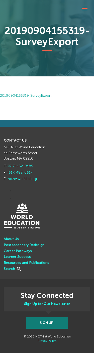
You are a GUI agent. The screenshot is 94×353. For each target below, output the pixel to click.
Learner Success (17, 257)
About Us (11, 239)
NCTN (10, 14)
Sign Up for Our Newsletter (47, 304)
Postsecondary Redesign (24, 245)
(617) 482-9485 (20, 166)
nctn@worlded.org (22, 179)
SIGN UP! (47, 323)
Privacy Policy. (47, 340)
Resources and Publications (26, 263)
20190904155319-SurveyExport (25, 95)
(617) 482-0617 (20, 172)
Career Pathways (18, 251)
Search (10, 269)
